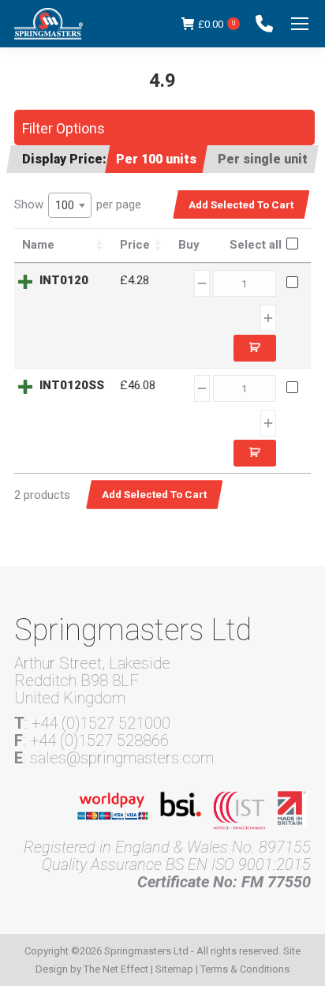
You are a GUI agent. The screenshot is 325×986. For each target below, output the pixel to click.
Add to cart (254, 348)
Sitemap (174, 969)
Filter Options (63, 128)
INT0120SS (71, 385)
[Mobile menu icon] (300, 24)
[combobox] (70, 205)
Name (38, 245)
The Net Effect (116, 969)
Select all (256, 245)
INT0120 (63, 280)
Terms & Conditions (245, 969)
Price (135, 245)
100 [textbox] (64, 205)
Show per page (77, 204)
